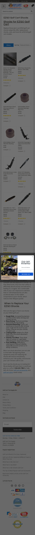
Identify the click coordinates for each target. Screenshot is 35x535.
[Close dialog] (32, 257)
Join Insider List (26, 274)
